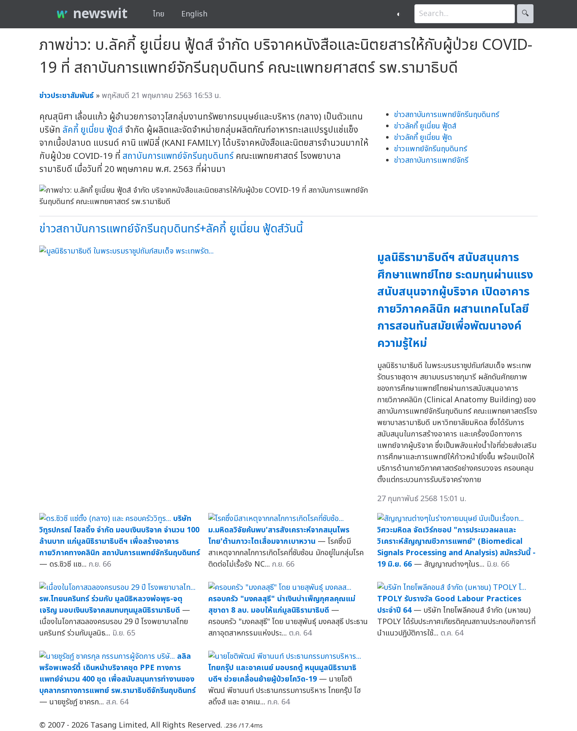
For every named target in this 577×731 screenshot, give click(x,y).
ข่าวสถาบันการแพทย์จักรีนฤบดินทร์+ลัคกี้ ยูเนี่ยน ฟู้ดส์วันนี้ (171, 228)
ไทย (158, 14)
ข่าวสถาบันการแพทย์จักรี (431, 160)
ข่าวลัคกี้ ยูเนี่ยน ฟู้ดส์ (425, 126)
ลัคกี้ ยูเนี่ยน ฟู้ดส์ (93, 129)
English (194, 14)
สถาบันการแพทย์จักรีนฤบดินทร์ (178, 156)
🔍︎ (525, 13)
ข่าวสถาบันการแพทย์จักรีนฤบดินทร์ (446, 114)
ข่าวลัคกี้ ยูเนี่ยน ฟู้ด (423, 137)
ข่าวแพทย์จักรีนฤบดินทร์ (430, 149)
